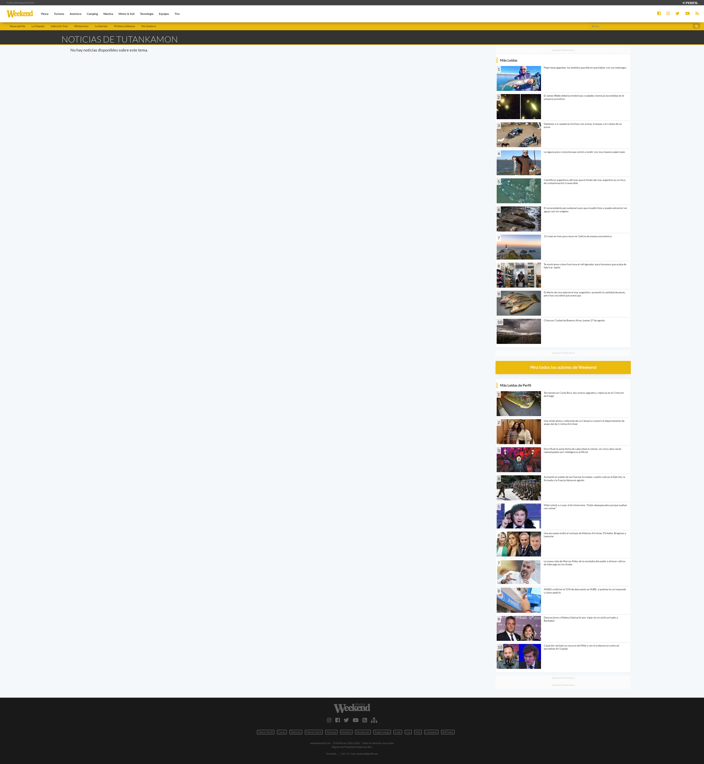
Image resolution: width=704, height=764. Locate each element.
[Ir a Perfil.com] (690, 2)
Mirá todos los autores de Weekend (563, 367)
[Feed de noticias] (364, 720)
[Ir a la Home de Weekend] (352, 708)
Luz (408, 732)
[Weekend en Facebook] (337, 720)
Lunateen (431, 732)
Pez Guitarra (148, 26)
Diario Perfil (265, 732)
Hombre (346, 732)
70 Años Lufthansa (124, 26)
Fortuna (331, 732)
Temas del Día (17, 26)
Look (398, 732)
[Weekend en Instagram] (329, 720)
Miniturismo (81, 26)
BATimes (447, 732)
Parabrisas (362, 732)
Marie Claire (313, 732)
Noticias (296, 732)
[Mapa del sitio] (374, 720)
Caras (281, 732)
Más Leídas (508, 60)
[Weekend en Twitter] (346, 720)
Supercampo (382, 732)
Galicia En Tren (59, 26)
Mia (418, 732)
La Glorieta (101, 26)
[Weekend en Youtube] (356, 720)
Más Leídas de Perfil (515, 385)
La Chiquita (38, 26)
